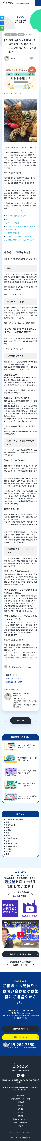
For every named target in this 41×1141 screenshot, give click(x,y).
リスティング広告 (12, 223)
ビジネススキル (11, 846)
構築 (7, 833)
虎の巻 (8, 851)
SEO (7, 219)
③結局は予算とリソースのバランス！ (20, 240)
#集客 (20, 682)
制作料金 (20, 1105)
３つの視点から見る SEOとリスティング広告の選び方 (21, 228)
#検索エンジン (11, 682)
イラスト (9, 849)
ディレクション (11, 838)
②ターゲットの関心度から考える (18, 236)
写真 (7, 822)
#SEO (8, 678)
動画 (7, 854)
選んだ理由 (20, 1095)
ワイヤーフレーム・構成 (14, 819)
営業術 (8, 830)
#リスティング (17, 678)
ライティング (10, 825)
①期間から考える (12, 233)
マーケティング (11, 843)
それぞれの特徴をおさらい (16, 215)
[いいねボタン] (31, 58)
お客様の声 (20, 1102)
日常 (7, 841)
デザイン (9, 835)
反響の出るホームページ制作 (20, 1099)
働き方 (8, 827)
